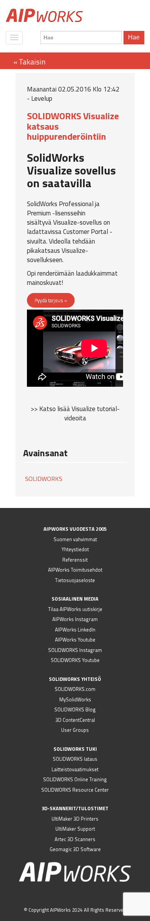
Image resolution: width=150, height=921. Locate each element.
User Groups (75, 730)
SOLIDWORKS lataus (75, 759)
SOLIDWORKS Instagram (75, 650)
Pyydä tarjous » (51, 300)
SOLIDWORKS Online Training (75, 779)
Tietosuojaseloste (75, 580)
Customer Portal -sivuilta (69, 236)
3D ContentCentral (75, 720)
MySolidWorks (75, 699)
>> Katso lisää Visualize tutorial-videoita (75, 413)
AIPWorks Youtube (75, 639)
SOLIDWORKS (43, 478)
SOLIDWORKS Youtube (75, 660)
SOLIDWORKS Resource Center (75, 790)
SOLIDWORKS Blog (75, 709)
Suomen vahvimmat (75, 539)
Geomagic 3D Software (75, 849)
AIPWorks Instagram (75, 619)
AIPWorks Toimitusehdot (75, 570)
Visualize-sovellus (77, 222)
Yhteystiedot (75, 549)
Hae (134, 37)
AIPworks (44, 15)
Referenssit (75, 560)
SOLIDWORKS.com (75, 689)
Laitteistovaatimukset (75, 769)
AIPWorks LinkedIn (75, 629)
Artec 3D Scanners (75, 839)
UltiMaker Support (75, 829)
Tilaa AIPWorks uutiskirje (75, 609)
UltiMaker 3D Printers (75, 819)
